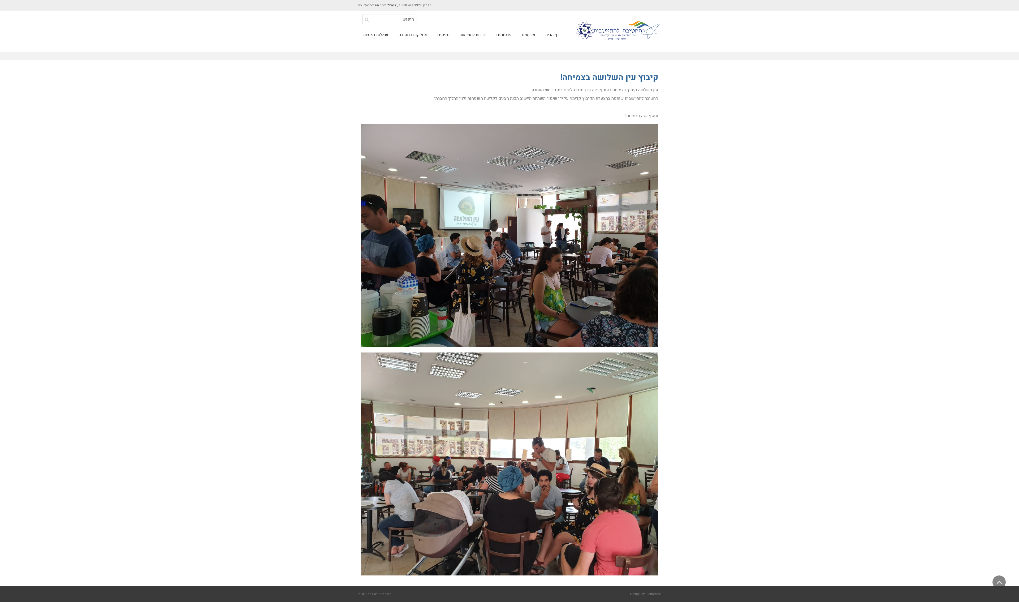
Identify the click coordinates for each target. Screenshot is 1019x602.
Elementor (653, 594)
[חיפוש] (367, 19)
